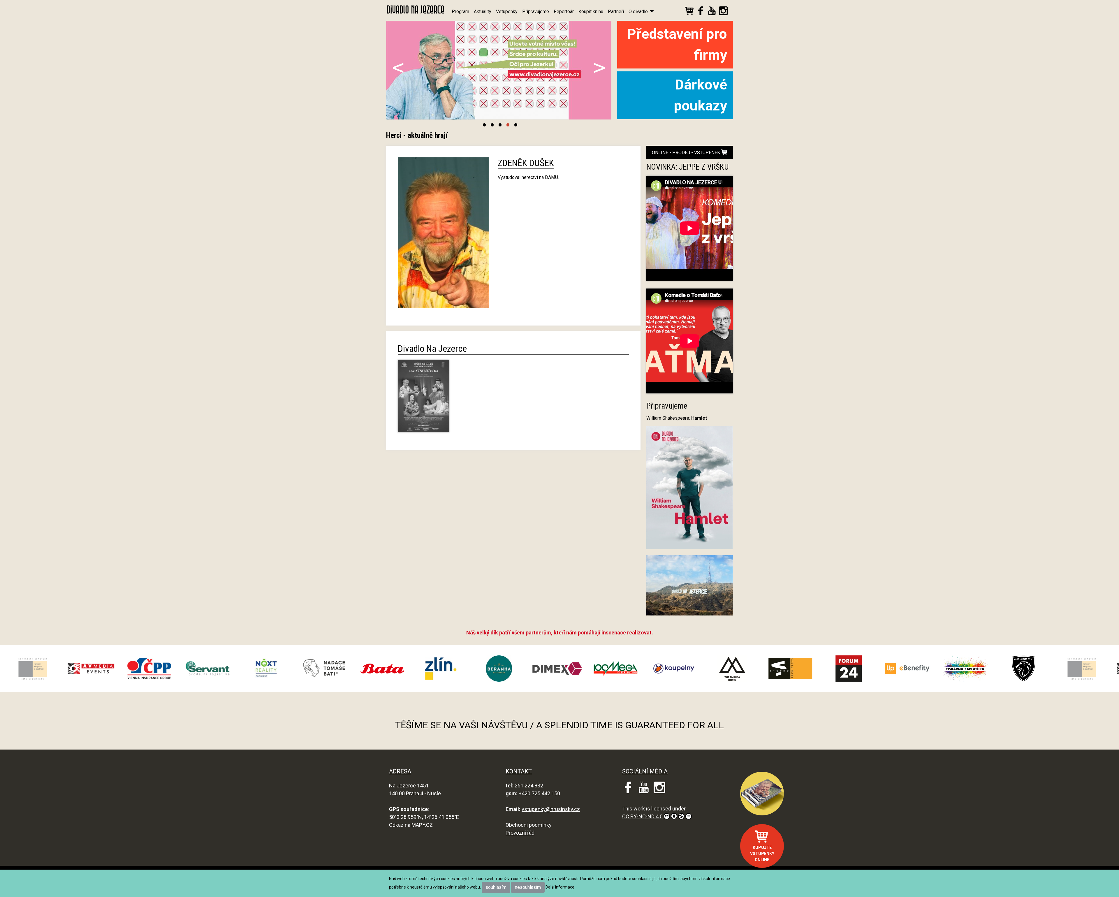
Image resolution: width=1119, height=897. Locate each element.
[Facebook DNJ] (700, 11)
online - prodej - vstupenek (686, 152)
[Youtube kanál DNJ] (712, 11)
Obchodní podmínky (529, 825)
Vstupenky (507, 11)
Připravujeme (535, 11)
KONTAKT (519, 771)
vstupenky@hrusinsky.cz (551, 809)
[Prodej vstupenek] (689, 11)
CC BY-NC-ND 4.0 (642, 816)
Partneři (616, 11)
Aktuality (482, 11)
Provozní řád (520, 833)
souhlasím (495, 887)
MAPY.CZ (422, 825)
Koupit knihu (590, 11)
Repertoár (564, 11)
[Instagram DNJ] (723, 11)
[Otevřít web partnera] (69, 668)
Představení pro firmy (677, 44)
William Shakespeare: (676, 418)
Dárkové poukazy (700, 95)
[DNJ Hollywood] (689, 588)
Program (460, 11)
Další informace (560, 887)
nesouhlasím (528, 887)
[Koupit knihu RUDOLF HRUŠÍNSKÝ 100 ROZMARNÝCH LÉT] (762, 793)
